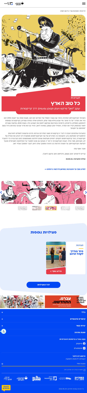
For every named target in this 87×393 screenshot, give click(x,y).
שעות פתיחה (79, 332)
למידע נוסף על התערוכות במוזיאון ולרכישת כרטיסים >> (65, 169)
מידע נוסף (57, 271)
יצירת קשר (80, 326)
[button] (3, 331)
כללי (83, 312)
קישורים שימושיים (77, 319)
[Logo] (19, 3)
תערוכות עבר (74, 11)
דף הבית (82, 11)
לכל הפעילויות (43, 285)
